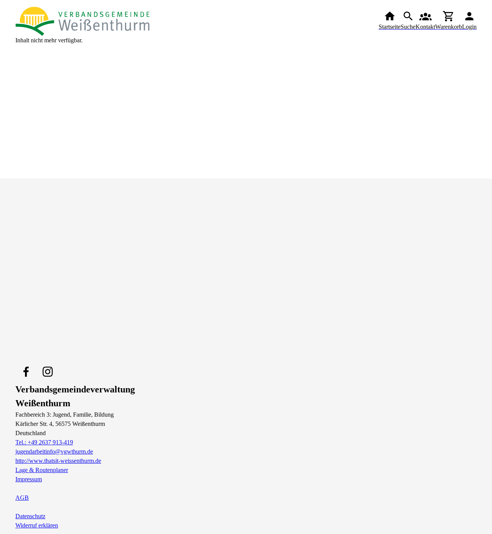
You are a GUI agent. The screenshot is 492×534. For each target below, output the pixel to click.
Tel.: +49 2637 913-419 (44, 442)
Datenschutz (30, 516)
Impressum (28, 479)
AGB (22, 497)
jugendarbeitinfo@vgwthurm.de (54, 451)
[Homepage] (82, 21)
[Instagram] (47, 371)
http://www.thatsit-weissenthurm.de (58, 460)
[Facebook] (26, 371)
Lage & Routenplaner (41, 470)
